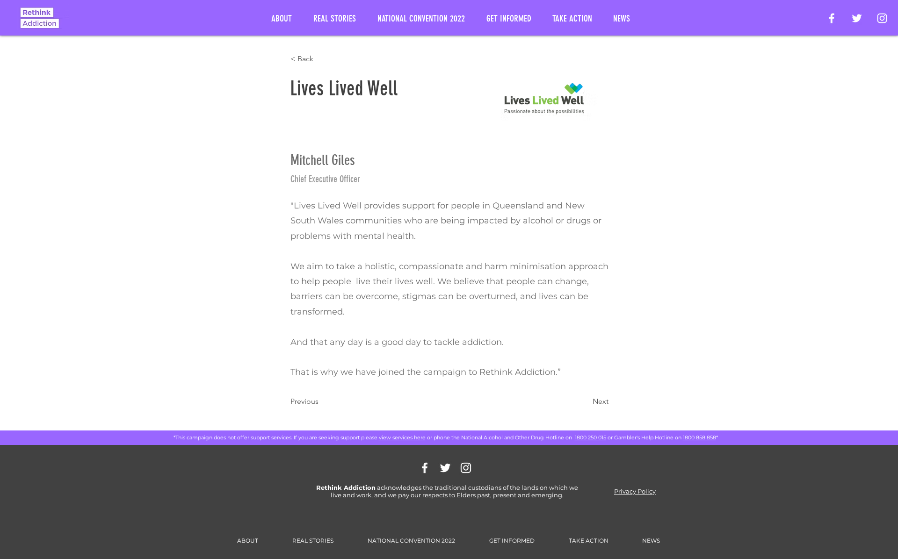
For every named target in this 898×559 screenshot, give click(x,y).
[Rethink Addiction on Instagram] (882, 18)
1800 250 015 (590, 437)
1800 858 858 (699, 437)
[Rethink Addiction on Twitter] (856, 18)
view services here (402, 437)
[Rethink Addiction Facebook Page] (831, 18)
